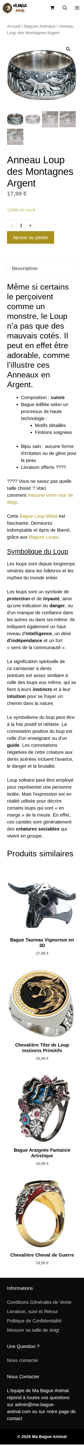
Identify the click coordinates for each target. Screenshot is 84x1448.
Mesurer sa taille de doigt (33, 1330)
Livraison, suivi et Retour (32, 1311)
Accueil (14, 26)
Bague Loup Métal (38, 516)
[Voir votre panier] (52, 8)
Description (25, 268)
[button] (65, 8)
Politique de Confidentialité (34, 1320)
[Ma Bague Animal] (15, 8)
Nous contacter (22, 1360)
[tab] (42, 268)
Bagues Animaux (40, 26)
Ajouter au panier (30, 237)
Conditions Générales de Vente (39, 1302)
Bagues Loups (44, 537)
